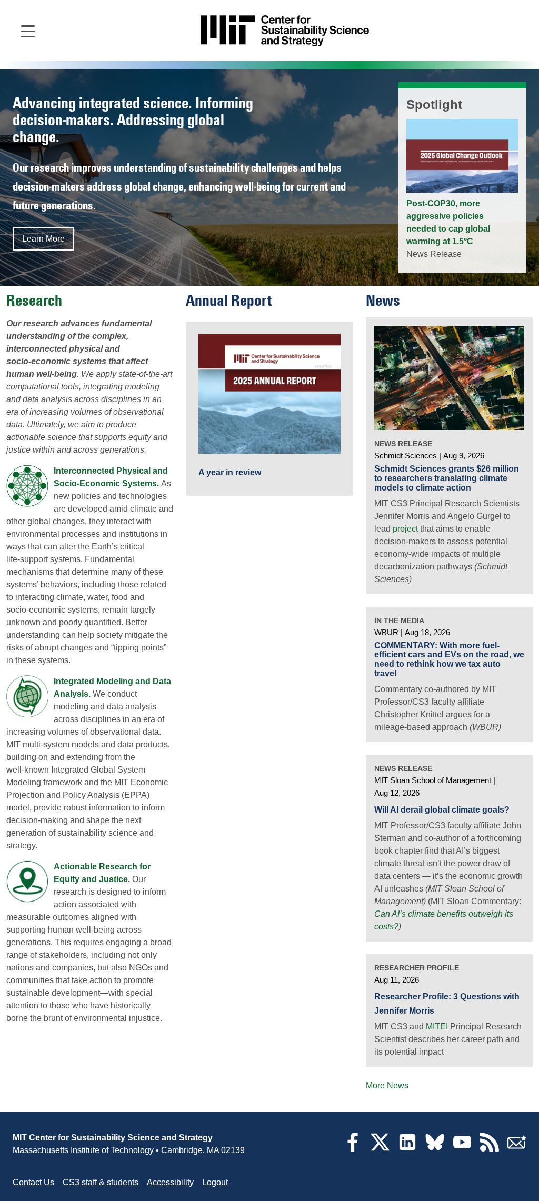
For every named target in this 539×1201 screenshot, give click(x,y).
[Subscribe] (516, 1148)
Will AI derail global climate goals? (442, 809)
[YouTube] (462, 1148)
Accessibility (170, 1182)
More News (387, 1085)
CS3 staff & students (100, 1182)
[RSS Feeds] (489, 1148)
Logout (215, 1182)
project (405, 528)
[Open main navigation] (28, 30)
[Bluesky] (434, 1148)
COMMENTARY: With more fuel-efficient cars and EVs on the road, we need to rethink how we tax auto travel (449, 659)
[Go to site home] (285, 30)
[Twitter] (380, 1148)
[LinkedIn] (407, 1148)
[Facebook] (352, 1148)
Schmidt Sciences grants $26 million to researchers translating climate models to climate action (446, 478)
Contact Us (33, 1182)
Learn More (43, 238)
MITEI (437, 1026)
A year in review (229, 472)
